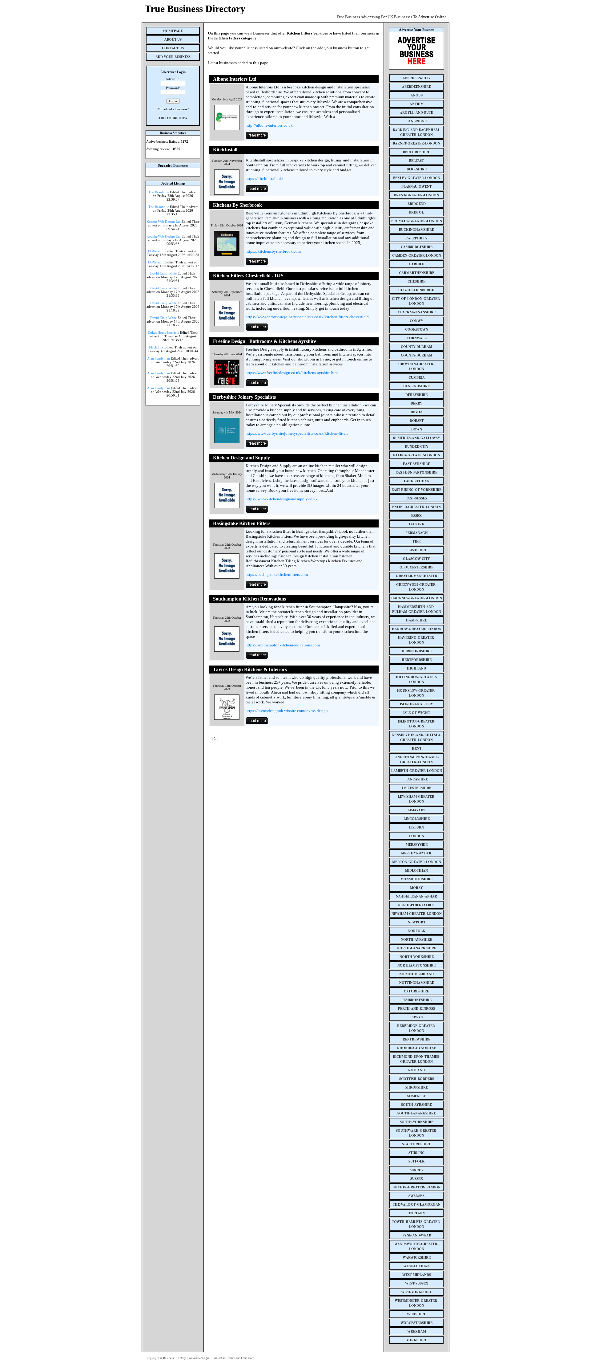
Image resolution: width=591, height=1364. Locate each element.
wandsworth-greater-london (416, 1246)
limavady (416, 810)
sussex (416, 1178)
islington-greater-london (417, 724)
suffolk (416, 1161)
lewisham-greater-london (417, 799)
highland (416, 668)
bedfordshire (416, 151)
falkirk (416, 524)
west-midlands (416, 1274)
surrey (417, 1169)
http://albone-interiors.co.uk (269, 125)
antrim (417, 103)
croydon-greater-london (416, 366)
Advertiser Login (199, 1358)
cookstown (416, 329)
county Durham (416, 346)
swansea (416, 1195)
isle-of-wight (416, 712)
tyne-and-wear (416, 1235)
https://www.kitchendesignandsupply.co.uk (282, 499)
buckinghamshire (416, 229)
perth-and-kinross (416, 1008)
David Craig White (163, 273)
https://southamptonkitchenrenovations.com (283, 645)
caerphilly (416, 238)
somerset (416, 1095)
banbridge (416, 121)
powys (416, 1017)
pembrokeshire (416, 999)
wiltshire (416, 1314)
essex (416, 515)
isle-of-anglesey (416, 704)
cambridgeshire (416, 246)
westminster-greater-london (416, 1303)
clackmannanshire (417, 312)
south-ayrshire (416, 1104)
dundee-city (416, 446)
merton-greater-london (416, 861)
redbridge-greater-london (416, 1028)
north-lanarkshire (416, 948)
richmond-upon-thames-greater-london (416, 1059)
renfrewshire (416, 1039)
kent (416, 748)
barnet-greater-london (416, 143)
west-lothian (416, 1266)
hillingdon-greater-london (416, 679)
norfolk (416, 930)
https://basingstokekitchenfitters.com (277, 574)
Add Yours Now (172, 118)
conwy (416, 320)
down (416, 429)
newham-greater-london (417, 913)
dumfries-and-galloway (416, 437)
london (416, 835)
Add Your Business (173, 56)
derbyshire (416, 394)
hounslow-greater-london (416, 693)
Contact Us (173, 48)
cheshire (416, 281)
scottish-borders (416, 1078)
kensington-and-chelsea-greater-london (417, 737)
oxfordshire (416, 991)
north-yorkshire (417, 956)
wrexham (416, 1331)
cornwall (417, 338)
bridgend (417, 203)
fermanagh (416, 532)
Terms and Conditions (241, 1358)
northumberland (416, 973)
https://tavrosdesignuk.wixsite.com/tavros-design (287, 710)
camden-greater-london (416, 255)
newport (416, 922)
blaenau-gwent (416, 186)
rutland (416, 1070)
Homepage (173, 30)
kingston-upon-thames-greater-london (416, 759)
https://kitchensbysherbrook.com (273, 251)
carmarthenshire (416, 272)
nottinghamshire (416, 982)
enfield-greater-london (416, 506)
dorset (417, 420)
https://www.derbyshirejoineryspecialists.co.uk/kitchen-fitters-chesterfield (307, 317)
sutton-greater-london (416, 1187)
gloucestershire (416, 567)
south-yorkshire (416, 1121)
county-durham (416, 355)
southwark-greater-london (416, 1133)
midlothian (416, 870)
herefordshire (417, 651)
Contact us (219, 1358)
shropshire (416, 1087)
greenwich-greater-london (416, 587)
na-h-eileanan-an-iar (416, 896)
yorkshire (416, 1340)
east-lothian (416, 480)
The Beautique (158, 192)
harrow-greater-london (416, 628)
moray (416, 887)
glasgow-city (416, 558)
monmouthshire (416, 879)
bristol (416, 212)
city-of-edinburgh (416, 289)
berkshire (417, 169)
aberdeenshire (416, 86)
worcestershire (416, 1322)
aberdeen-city (417, 77)
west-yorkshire (416, 1291)
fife (416, 541)
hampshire (416, 620)
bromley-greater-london (416, 220)
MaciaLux (156, 347)
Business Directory (175, 1358)
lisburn (416, 827)
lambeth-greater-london (416, 770)
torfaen (416, 1213)
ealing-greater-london (416, 455)
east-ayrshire (416, 463)
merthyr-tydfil (416, 853)
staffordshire (416, 1144)
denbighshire (416, 386)
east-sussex (416, 498)
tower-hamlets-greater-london (416, 1224)
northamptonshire (416, 965)
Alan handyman (158, 358)
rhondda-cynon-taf (416, 1047)
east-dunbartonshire (416, 472)
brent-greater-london (416, 195)
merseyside (417, 844)
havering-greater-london (416, 640)
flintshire (416, 550)
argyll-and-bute (416, 112)
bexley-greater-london (416, 177)
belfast (416, 160)
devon (417, 411)
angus (417, 95)
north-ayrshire (416, 939)
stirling (416, 1152)
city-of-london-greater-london (416, 301)
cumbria (416, 377)
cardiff (416, 264)
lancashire (416, 779)
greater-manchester (416, 575)
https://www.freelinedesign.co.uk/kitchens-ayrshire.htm (292, 372)
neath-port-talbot (416, 904)
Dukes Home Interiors (163, 332)
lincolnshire (417, 818)
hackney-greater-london (416, 598)
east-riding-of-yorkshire (416, 489)
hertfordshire (417, 659)
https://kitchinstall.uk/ (264, 178)
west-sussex (416, 1283)
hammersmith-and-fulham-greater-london (416, 609)
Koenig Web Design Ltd (164, 221)
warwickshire (417, 1257)
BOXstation (156, 251)
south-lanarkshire (416, 1113)
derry (416, 403)
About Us (173, 39)
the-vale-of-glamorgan (416, 1204)
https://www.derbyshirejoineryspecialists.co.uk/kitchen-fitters (297, 433)
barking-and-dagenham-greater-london (416, 132)
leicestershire (416, 787)
